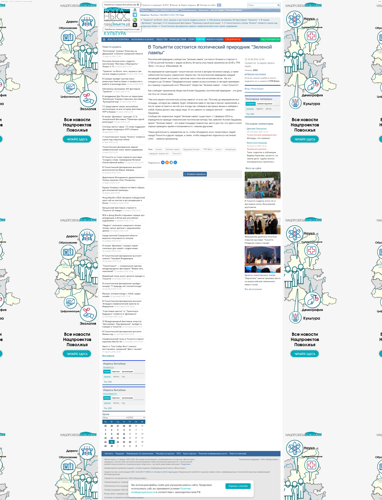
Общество (162, 39)
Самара (155, 10)
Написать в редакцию (152, 5)
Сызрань (175, 10)
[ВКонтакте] (163, 162)
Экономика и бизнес (142, 39)
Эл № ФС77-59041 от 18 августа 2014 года (153, 472)
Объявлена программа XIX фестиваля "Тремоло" (233, 20)
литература (230, 149)
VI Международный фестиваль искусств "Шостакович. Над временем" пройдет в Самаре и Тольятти (121, 324)
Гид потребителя (270, 39)
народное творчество (158, 154)
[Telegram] (171, 162)
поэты (218, 149)
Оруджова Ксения (191, 149)
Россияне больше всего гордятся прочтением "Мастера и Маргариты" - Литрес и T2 (120, 64)
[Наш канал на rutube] (135, 20)
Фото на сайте (253, 168)
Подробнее (186, 464)
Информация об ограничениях (140, 453)
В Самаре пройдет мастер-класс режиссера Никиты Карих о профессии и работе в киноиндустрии (122, 81)
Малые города (217, 10)
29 (130, 426)
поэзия (158, 149)
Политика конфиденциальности (213, 453)
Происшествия (177, 39)
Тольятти (165, 10)
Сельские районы (234, 10)
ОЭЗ (172, 15)
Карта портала (189, 453)
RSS (167, 5)
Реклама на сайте (208, 5)
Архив (175, 5)
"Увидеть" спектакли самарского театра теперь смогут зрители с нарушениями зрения (121, 228)
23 (112, 442)
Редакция (119, 453)
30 (112, 446)
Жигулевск (204, 10)
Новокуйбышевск (189, 10)
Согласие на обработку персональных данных (124, 498)
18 (124, 438)
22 (105, 442)
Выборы (154, 15)
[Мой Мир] (175, 162)
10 (118, 434)
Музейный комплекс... (257, 149)
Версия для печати (256, 74)
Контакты (109, 453)
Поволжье (144, 10)
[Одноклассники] (167, 162)
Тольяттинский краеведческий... (262, 135)
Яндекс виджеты (188, 5)
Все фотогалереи (253, 289)
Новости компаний (237, 453)
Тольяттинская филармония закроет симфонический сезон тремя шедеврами (199, 26)
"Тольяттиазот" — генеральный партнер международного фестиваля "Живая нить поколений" (122, 268)
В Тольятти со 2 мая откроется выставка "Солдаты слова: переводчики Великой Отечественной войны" (122, 160)
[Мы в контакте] (135, 9)
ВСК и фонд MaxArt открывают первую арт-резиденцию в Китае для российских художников (123, 218)
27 (118, 426)
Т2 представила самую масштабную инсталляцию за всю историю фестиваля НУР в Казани (122, 109)
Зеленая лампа (172, 149)
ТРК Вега (207, 149)
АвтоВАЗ (164, 15)
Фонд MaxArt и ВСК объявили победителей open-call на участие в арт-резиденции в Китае (123, 200)
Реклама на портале (165, 453)
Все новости (108, 355)
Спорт (191, 39)
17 (118, 438)
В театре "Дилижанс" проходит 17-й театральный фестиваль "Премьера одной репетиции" (123, 119)
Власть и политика (118, 39)
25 (105, 426)
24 (118, 442)
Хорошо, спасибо (238, 486)
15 (105, 438)
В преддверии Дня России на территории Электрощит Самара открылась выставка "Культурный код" (122, 99)
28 (124, 426)
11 (124, 434)
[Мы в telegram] (135, 15)
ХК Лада (180, 15)
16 (112, 438)
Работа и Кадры (214, 39)
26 (112, 426)
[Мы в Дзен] (135, 25)
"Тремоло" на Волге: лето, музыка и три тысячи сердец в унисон (175, 20)
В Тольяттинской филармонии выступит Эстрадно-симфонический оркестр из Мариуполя (121, 304)
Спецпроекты (232, 39)
